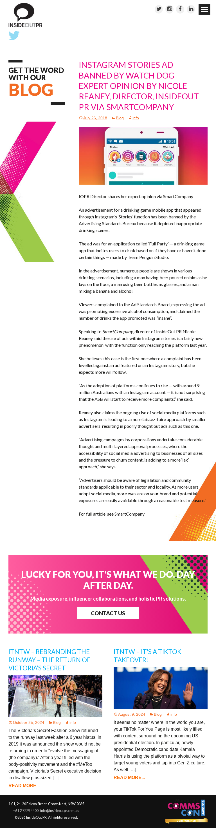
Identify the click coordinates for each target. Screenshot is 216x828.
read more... (24, 785)
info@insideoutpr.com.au (59, 810)
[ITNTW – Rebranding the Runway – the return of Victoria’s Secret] (55, 695)
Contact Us (108, 613)
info (135, 118)
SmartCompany (129, 513)
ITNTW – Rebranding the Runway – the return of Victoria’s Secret (49, 660)
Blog (120, 118)
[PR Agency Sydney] (25, 14)
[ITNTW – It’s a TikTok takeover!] (161, 687)
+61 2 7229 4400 (26, 810)
